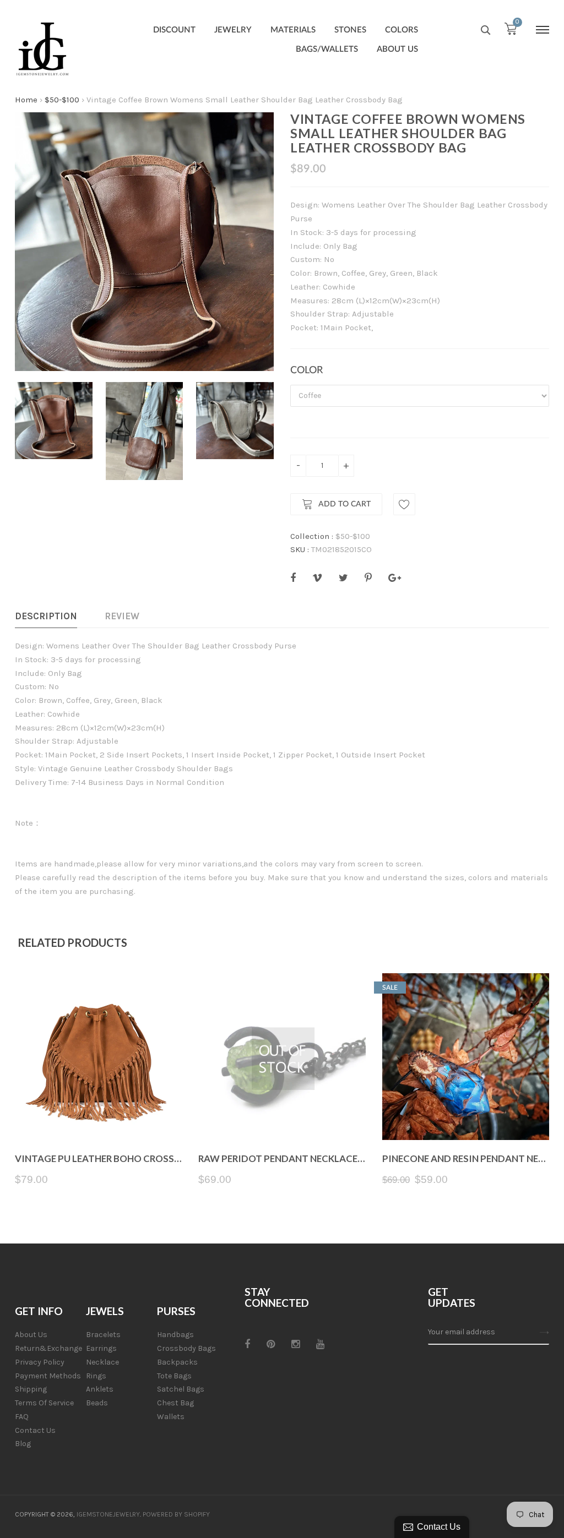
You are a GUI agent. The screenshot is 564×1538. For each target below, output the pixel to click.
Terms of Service (44, 1403)
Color (306, 370)
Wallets (171, 1416)
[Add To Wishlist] (404, 504)
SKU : (299, 549)
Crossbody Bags (186, 1348)
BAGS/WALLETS (327, 49)
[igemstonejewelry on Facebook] (247, 1344)
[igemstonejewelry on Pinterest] (271, 1344)
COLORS (401, 30)
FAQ (22, 1416)
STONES (350, 30)
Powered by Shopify (176, 1514)
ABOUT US (397, 49)
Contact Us (35, 1430)
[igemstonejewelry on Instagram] (295, 1344)
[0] (511, 31)
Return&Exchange (48, 1348)
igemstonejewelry (108, 1514)
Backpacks (177, 1362)
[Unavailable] (281, 1113)
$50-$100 (62, 100)
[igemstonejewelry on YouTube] (320, 1344)
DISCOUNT (174, 30)
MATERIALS (293, 30)
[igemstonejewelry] (42, 49)
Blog (23, 1443)
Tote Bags (174, 1376)
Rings (96, 1376)
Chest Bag (175, 1403)
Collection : (311, 536)
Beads (97, 1403)
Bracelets (103, 1334)
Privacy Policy (39, 1362)
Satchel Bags (180, 1389)
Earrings (101, 1348)
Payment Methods (48, 1376)
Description (46, 615)
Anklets (99, 1389)
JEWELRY (233, 30)
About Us (31, 1334)
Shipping (31, 1389)
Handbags (175, 1334)
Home (26, 100)
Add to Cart (344, 504)
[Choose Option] (98, 1113)
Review (122, 615)
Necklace (102, 1362)
